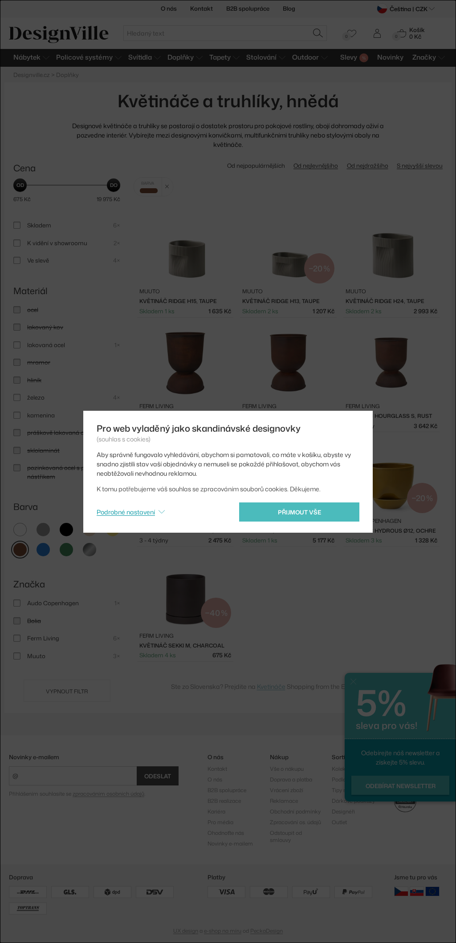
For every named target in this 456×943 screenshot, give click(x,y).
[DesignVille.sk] (417, 891)
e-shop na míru (222, 931)
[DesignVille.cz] (401, 891)
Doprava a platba (291, 779)
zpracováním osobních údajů (108, 793)
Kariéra (216, 811)
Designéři (343, 811)
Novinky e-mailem (34, 757)
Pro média (220, 822)
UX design (185, 931)
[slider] (20, 185)
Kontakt (201, 8)
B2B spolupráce (247, 8)
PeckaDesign (266, 931)
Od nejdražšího (367, 166)
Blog (289, 8)
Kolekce (341, 769)
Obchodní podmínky (295, 811)
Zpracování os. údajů (295, 822)
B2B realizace (224, 801)
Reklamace (284, 801)
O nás (169, 8)
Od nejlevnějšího (315, 166)
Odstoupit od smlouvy (286, 836)
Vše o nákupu (287, 769)
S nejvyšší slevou (420, 166)
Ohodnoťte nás (226, 833)
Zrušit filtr (167, 187)
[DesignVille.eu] (432, 891)
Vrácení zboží (286, 790)
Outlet (339, 822)
